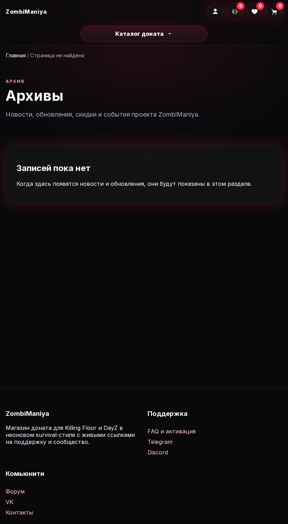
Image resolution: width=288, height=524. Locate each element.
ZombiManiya (26, 11)
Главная (16, 55)
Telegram (160, 441)
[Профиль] (215, 12)
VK (9, 501)
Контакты (19, 512)
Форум (15, 491)
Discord (158, 452)
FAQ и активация (172, 431)
